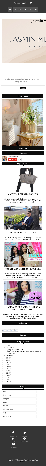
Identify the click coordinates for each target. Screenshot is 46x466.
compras (6, 399)
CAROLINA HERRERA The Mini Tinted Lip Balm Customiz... (23, 353)
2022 (6, 358)
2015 (6, 373)
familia (5, 402)
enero (8, 356)
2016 (6, 371)
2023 (6, 345)
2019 (6, 364)
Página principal (20, 3)
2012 (6, 379)
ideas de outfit (8, 409)
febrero (9, 347)
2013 (6, 377)
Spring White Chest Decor (15, 350)
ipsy (4, 413)
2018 (6, 367)
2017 (6, 369)
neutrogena (7, 416)
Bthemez (23, 461)
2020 (6, 362)
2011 (6, 382)
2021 (6, 360)
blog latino (7, 395)
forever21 (6, 406)
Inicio (23, 88)
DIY (31, 3)
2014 (6, 375)
